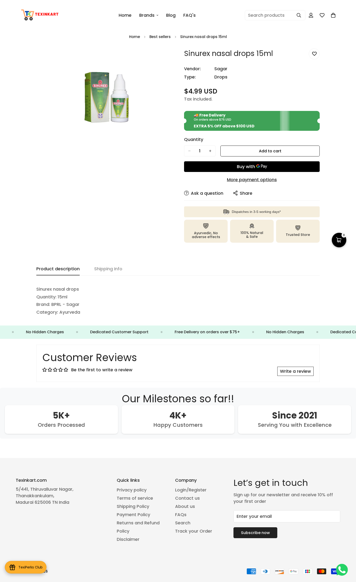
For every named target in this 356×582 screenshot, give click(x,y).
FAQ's (189, 15)
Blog (171, 15)
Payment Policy (133, 515)
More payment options (252, 180)
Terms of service (135, 498)
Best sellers (160, 36)
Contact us (187, 498)
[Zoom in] (167, 57)
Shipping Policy (133, 506)
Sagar (220, 69)
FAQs (180, 515)
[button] (333, 15)
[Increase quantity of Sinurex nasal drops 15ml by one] (210, 151)
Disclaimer (128, 539)
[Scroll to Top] (346, 555)
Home (125, 15)
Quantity (193, 139)
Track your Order (193, 531)
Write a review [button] (295, 371)
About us (185, 506)
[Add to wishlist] (314, 53)
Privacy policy (132, 490)
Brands (147, 15)
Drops (220, 77)
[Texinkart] (40, 15)
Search (182, 523)
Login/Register (191, 490)
